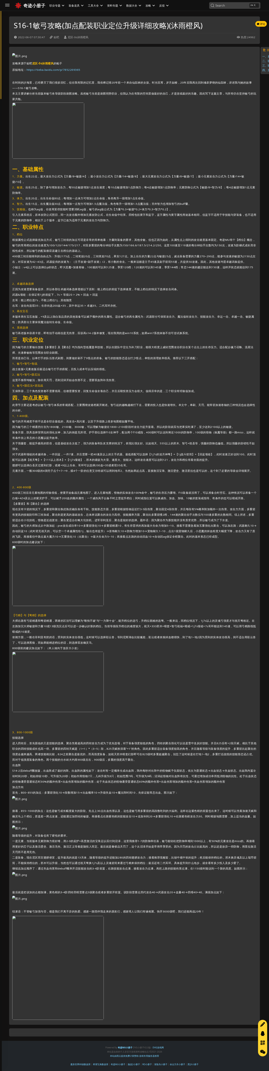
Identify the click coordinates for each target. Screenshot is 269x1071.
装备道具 (74, 5)
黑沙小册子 (193, 1064)
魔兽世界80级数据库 (80, 1064)
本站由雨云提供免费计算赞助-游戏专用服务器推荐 (134, 1055)
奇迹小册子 (34, 5)
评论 (262, 24)
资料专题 (113, 5)
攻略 (148, 5)
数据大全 (132, 5)
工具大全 (94, 5)
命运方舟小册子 (177, 1064)
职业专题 (55, 5)
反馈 (162, 5)
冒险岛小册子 (160, 1064)
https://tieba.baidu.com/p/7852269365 (53, 69)
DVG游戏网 (158, 1047)
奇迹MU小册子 (118, 1064)
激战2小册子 (134, 1064)
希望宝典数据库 (100, 1064)
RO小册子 (147, 1064)
